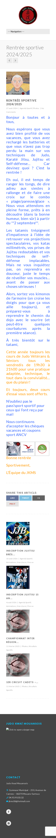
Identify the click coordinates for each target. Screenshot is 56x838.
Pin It (12, 504)
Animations (11, 562)
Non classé (21, 562)
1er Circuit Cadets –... (22, 682)
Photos (36, 108)
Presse (30, 562)
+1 (38, 498)
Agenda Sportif (26, 108)
